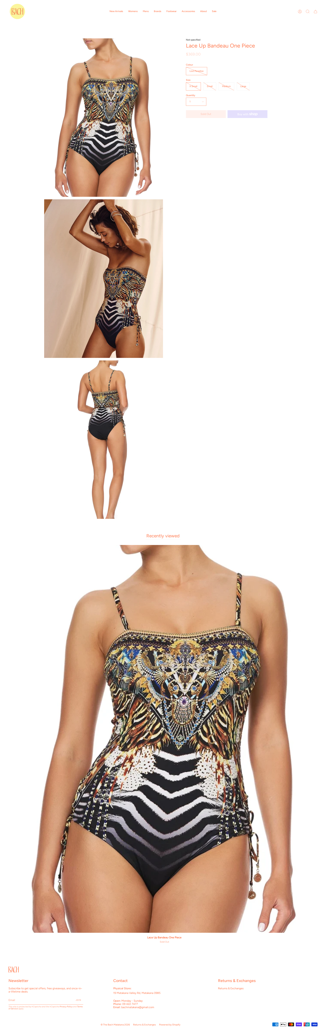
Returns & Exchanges (230, 988)
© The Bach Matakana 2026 (115, 1024)
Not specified (193, 39)
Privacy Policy (66, 1006)
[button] (116, 11)
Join (78, 1000)
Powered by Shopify (169, 1024)
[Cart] (315, 11)
